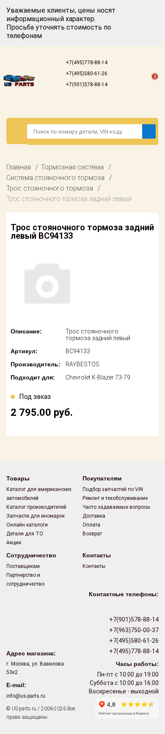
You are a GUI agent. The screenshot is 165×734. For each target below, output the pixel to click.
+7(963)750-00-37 (133, 630)
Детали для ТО (24, 534)
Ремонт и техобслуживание (115, 498)
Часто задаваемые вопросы (116, 507)
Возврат (92, 534)
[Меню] (17, 131)
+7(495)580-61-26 (85, 73)
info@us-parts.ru (25, 696)
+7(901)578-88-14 (85, 84)
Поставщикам (23, 566)
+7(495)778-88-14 (85, 62)
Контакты (93, 566)
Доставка (93, 516)
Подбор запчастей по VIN (112, 489)
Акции (13, 543)
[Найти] (149, 131)
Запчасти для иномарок (35, 516)
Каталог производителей (36, 507)
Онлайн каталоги (27, 525)
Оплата (91, 525)
